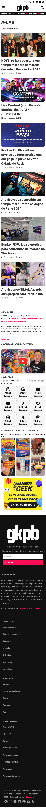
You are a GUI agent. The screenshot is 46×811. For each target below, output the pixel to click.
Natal (42, 13)
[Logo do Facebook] (15, 801)
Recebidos (7, 641)
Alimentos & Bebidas (11, 691)
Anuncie (6, 648)
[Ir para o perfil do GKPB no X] (43, 2)
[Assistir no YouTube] (23, 361)
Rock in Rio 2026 (6, 13)
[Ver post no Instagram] (8, 447)
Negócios (6, 684)
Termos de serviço (10, 762)
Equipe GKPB (8, 734)
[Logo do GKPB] (23, 534)
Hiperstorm (30, 797)
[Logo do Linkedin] (19, 801)
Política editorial (9, 769)
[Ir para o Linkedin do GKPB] (33, 2)
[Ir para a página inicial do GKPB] (23, 8)
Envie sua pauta (9, 627)
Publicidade (8, 705)
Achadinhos (8, 669)
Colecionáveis (20, 13)
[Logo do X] (33, 801)
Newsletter (7, 662)
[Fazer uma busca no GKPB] (42, 8)
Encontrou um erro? (11, 634)
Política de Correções (11, 776)
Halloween (33, 13)
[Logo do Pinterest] (24, 801)
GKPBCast (7, 655)
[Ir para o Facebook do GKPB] (40, 2)
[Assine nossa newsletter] (24, 2)
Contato (6, 741)
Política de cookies (10, 755)
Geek (5, 712)
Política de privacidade (12, 748)
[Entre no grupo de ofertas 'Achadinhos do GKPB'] (23, 494)
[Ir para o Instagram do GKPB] (27, 2)
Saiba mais (5, 339)
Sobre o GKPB (8, 727)
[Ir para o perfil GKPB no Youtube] (36, 2)
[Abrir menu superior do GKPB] (2, 2)
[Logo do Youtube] (28, 801)
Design (5, 698)
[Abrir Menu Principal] (3, 8)
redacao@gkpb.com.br (29, 608)
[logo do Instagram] (6, 801)
